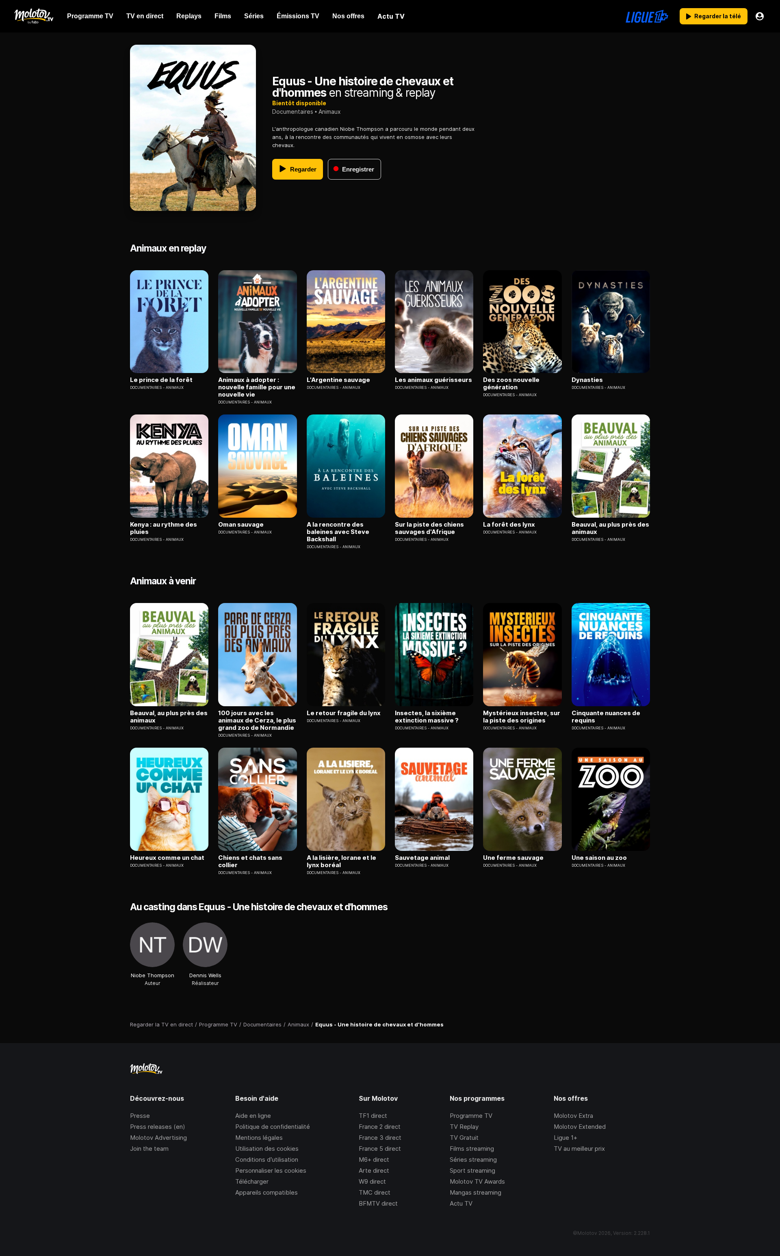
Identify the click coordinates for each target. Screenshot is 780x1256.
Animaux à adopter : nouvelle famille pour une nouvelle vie (256, 387)
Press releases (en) (157, 1126)
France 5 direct (380, 1148)
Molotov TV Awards (477, 1181)
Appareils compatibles (266, 1192)
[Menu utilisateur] (759, 16)
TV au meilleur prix (579, 1148)
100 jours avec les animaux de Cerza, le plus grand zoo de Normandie (257, 720)
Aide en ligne (253, 1115)
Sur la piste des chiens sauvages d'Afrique (429, 528)
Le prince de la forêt (161, 380)
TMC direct (374, 1192)
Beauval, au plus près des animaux (610, 528)
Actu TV (461, 1203)
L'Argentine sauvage (338, 380)
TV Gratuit (464, 1137)
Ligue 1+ (565, 1137)
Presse (140, 1115)
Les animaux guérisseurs (433, 380)
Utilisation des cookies (267, 1148)
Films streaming (472, 1148)
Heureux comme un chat (167, 857)
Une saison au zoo (599, 857)
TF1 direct (373, 1115)
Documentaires (292, 111)
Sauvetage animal (422, 857)
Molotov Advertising (158, 1137)
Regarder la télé (717, 16)
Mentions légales (259, 1137)
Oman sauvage (241, 524)
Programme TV (471, 1115)
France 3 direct (380, 1137)
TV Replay (464, 1126)
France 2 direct (380, 1126)
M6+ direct (374, 1159)
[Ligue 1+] (647, 16)
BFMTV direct (378, 1203)
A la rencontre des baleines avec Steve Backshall (338, 532)
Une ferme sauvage (513, 857)
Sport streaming (472, 1170)
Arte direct (374, 1170)
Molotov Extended (580, 1126)
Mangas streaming (475, 1192)
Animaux (329, 111)
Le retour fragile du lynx (344, 713)
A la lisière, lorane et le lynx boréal (341, 861)
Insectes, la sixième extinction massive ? (427, 716)
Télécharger (252, 1181)
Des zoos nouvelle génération (511, 383)
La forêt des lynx (509, 524)
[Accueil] (33, 16)
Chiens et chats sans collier (250, 861)
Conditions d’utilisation (266, 1159)
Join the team (149, 1148)
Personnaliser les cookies (270, 1170)
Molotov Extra (573, 1115)
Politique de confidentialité (272, 1126)
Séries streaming (473, 1159)
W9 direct (372, 1181)
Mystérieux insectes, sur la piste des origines (521, 716)
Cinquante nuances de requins (606, 716)
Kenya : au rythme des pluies (163, 528)
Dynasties (587, 380)
